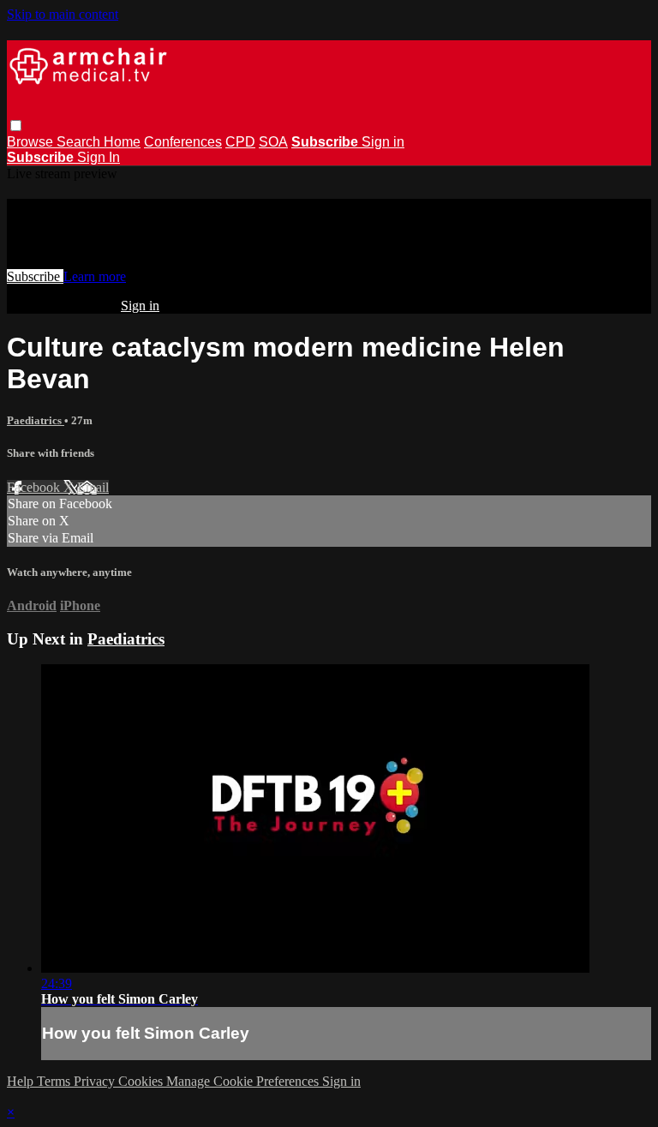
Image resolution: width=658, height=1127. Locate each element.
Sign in (383, 142)
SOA (273, 142)
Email (93, 487)
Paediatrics (35, 420)
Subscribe (35, 276)
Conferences (183, 142)
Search (80, 142)
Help (22, 1081)
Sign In (98, 157)
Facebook (35, 487)
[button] (15, 125)
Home (122, 142)
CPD (240, 142)
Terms (55, 1081)
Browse (32, 142)
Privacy (96, 1081)
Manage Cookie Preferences (244, 1081)
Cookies (142, 1081)
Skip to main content (62, 14)
